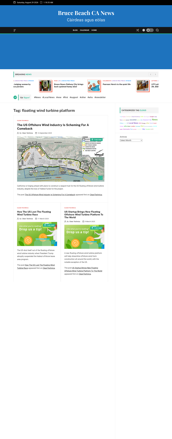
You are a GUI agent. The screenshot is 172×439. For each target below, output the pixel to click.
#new (59, 97)
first (142, 126)
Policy (121, 123)
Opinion (103, 80)
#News (37, 97)
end (124, 120)
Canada (148, 129)
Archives (123, 137)
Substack (137, 126)
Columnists (81, 80)
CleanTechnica (96, 195)
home (123, 116)
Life (34, 80)
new (141, 116)
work (151, 129)
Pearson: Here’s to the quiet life (91, 84)
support (139, 129)
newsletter (133, 120)
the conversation (148, 126)
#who (90, 97)
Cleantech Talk (147, 120)
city (141, 120)
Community (126, 129)
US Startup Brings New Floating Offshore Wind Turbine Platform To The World (83, 214)
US (127, 123)
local (151, 123)
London (133, 126)
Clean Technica (23, 120)
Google (152, 116)
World (154, 123)
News (155, 119)
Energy (144, 123)
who (125, 126)
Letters (129, 80)
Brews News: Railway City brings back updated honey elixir (43, 85)
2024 (140, 123)
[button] (155, 74)
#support (74, 97)
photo (138, 120)
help (125, 123)
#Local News (48, 97)
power (134, 129)
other (147, 123)
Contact (128, 116)
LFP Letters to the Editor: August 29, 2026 (141, 85)
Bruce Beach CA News (86, 12)
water (121, 129)
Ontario (122, 126)
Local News (133, 123)
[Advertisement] (86, 51)
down (128, 126)
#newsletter (100, 97)
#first (65, 97)
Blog (75, 30)
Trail (121, 116)
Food (30, 80)
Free (131, 129)
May (143, 129)
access (127, 120)
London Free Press (42, 80)
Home (94, 30)
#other (83, 97)
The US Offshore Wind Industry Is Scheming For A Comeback (53, 126)
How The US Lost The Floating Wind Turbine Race (34, 213)
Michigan (146, 116)
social (155, 126)
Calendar (84, 30)
